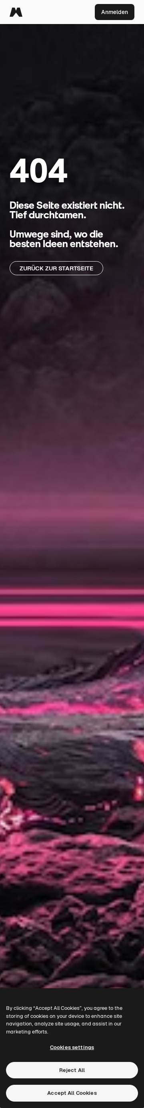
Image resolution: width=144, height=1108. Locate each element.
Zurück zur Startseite (56, 268)
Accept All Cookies (71, 1093)
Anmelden (114, 12)
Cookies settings (72, 1047)
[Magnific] (16, 12)
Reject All (72, 1070)
